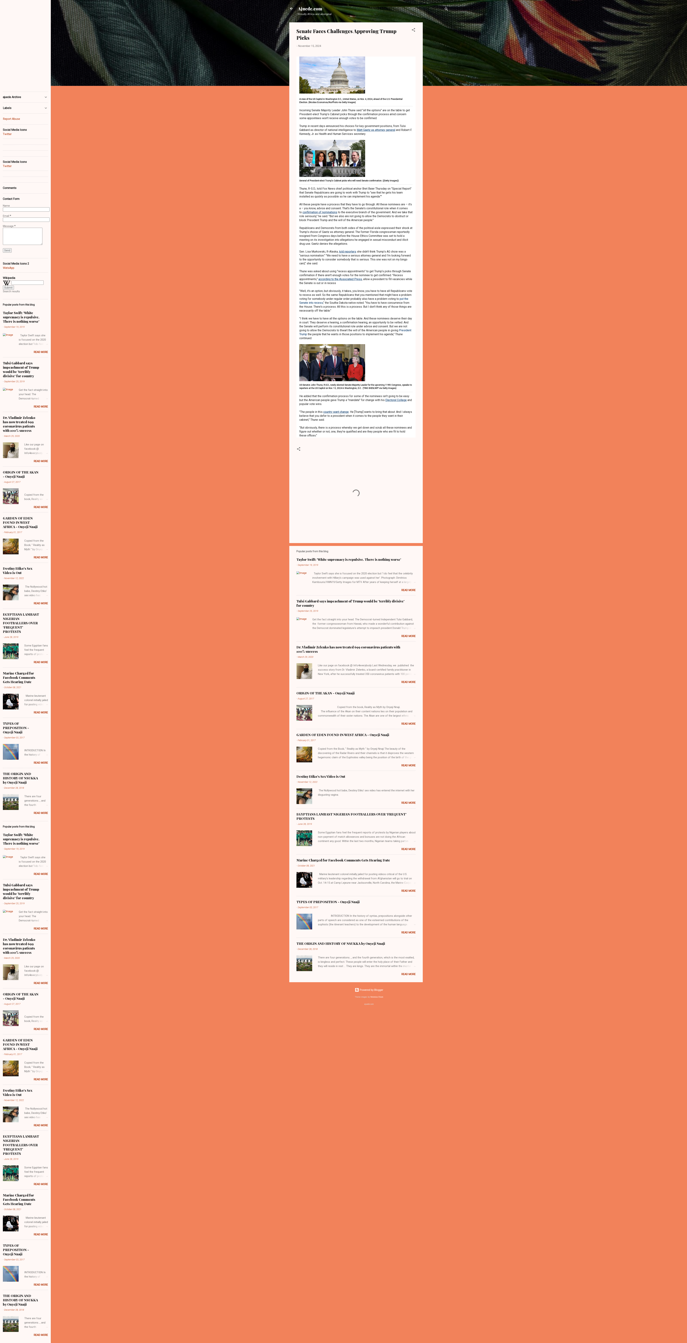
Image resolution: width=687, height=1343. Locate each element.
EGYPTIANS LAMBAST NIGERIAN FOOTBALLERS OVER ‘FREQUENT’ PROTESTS (21, 623)
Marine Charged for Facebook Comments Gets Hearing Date (343, 860)
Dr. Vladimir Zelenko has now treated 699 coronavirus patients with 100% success (19, 424)
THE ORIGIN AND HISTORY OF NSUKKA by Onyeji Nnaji (340, 943)
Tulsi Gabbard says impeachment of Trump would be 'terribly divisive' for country (21, 369)
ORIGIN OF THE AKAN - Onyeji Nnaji (325, 693)
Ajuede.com (310, 8)
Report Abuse (11, 119)
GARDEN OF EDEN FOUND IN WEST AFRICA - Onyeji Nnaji (342, 735)
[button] (413, 30)
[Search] (446, 9)
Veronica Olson (376, 997)
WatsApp (8, 268)
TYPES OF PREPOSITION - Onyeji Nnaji (328, 902)
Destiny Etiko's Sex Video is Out (320, 776)
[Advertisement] (437, 76)
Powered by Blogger (371, 990)
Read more (408, 590)
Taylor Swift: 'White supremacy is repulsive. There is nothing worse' (348, 559)
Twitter (7, 134)
